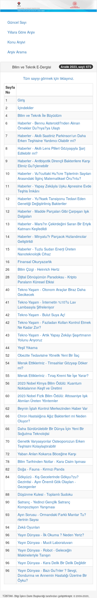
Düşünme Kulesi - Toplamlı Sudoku (45, 494)
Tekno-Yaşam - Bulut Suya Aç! (41, 314)
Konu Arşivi (16, 42)
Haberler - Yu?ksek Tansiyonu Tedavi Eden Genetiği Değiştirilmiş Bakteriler (52, 201)
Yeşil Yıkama (28, 347)
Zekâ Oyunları (29, 527)
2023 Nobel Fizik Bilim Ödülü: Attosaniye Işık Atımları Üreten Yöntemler (53, 398)
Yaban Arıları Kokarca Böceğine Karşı (47, 453)
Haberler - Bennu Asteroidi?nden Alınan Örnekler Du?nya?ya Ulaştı (49, 125)
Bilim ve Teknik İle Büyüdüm (40, 115)
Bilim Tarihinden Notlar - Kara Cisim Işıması (52, 461)
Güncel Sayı (16, 22)
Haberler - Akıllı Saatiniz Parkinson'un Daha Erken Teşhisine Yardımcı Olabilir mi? (52, 138)
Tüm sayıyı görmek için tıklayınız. (48, 78)
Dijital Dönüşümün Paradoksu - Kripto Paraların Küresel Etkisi (47, 279)
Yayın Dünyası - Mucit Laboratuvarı (45, 542)
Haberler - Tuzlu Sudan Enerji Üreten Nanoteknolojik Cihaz (47, 251)
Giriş (21, 100)
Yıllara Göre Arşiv (21, 32)
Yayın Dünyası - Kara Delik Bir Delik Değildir (52, 562)
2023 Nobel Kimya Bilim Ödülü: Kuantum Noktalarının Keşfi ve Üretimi (50, 386)
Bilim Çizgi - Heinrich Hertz (38, 269)
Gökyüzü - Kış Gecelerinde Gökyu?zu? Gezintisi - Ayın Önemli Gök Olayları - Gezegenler (48, 481)
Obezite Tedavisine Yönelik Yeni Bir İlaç (48, 355)
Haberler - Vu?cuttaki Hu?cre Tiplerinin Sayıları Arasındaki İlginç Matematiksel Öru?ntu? (54, 176)
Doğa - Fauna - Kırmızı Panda (41, 469)
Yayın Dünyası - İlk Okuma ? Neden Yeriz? (51, 534)
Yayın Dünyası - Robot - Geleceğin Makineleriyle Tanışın (45, 552)
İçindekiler (26, 107)
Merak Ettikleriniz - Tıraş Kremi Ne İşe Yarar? (53, 375)
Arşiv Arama (17, 51)
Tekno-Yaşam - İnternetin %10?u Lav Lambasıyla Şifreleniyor (47, 304)
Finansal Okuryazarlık (35, 261)
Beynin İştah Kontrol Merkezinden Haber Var (53, 408)
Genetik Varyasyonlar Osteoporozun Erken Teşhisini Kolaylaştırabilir (51, 444)
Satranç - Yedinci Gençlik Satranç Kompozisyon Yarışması (44, 504)
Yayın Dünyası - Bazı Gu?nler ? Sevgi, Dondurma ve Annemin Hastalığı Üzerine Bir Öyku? (52, 575)
